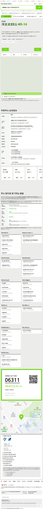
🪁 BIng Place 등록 (9, 475)
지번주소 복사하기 (13, 133)
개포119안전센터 (5, 287)
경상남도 (39, 1)
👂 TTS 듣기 (28, 128)
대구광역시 (27, 1)
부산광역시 (21, 1)
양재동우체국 (4, 252)
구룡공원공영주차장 (5, 265)
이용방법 (14, 481)
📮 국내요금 (31, 10)
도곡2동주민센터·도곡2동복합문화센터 (30, 265)
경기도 (9, 1)
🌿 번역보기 (3, 10)
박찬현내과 (4, 347)
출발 (5, 177)
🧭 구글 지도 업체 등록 (9, 473)
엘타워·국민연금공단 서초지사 (28, 235)
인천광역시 (15, 1)
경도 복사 (15, 158)
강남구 (9, 39)
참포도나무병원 (5, 343)
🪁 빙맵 (21, 10)
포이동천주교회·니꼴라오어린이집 (29, 295)
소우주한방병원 (5, 330)
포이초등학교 (4, 316)
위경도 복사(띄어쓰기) (26, 158)
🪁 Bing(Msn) (27, 164)
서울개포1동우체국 (5, 235)
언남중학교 (4, 321)
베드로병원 (4, 334)
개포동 (13, 39)
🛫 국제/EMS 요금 (36, 10)
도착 (9, 177)
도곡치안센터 (4, 291)
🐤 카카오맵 (13, 10)
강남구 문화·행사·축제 (7, 450)
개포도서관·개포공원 (27, 330)
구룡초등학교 (4, 312)
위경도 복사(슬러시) (32, 158)
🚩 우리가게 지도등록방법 (18, 16)
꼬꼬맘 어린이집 (26, 287)
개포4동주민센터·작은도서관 (28, 260)
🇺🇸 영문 (40, 3)
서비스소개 (23, 481)
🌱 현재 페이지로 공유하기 (5, 497)
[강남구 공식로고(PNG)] (10, 440)
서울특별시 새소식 (7, 444)
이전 (5, 49)
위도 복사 (12, 158)
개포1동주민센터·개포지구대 (28, 273)
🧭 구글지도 (17, 10)
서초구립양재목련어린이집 (28, 300)
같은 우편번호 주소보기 (34, 117)
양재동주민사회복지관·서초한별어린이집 (9, 359)
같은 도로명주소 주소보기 (27, 117)
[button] (21, 185)
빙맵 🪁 (14, 54)
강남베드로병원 (5, 339)
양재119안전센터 (5, 295)
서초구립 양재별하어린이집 (28, 291)
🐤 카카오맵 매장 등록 (9, 474)
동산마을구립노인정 (5, 364)
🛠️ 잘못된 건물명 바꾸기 (32, 16)
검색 (39, 7)
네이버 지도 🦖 (35, 54)
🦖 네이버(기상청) (13, 164)
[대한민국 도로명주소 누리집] (11, 485)
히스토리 (18, 481)
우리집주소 (5, 481)
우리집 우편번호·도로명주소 (6, 3)
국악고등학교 (4, 308)
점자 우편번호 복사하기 (20, 117)
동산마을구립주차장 (5, 260)
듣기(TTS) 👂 (10, 41)
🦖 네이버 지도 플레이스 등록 (10, 472)
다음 (38, 49)
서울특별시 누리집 (7, 443)
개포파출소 (4, 283)
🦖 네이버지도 (8, 10)
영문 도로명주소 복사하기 (14, 128)
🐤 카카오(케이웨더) (19, 164)
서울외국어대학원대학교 (27, 308)
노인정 (3, 355)
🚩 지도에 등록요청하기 (9, 96)
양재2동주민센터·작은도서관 (28, 269)
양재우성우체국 (5, 244)
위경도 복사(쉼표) (20, 158)
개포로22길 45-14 (19, 39)
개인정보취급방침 (37, 481)
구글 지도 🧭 (5, 54)
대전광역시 (33, 1)
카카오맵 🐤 (25, 54)
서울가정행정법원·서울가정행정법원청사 (30, 240)
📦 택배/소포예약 (25, 10)
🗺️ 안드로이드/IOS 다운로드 (9, 93)
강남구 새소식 (6, 449)
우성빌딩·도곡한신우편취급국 (7, 240)
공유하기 (39, 505)
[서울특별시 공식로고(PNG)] (4, 440)
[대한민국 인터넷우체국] (4, 485)
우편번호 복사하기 (13, 117)
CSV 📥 (16, 41)
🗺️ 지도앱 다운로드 (6, 16)
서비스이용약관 (29, 481)
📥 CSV (35, 3)
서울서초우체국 (5, 248)
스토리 (10, 481)
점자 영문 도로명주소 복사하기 (22, 128)
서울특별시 (4, 1)
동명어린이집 (25, 283)
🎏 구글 (24, 164)
